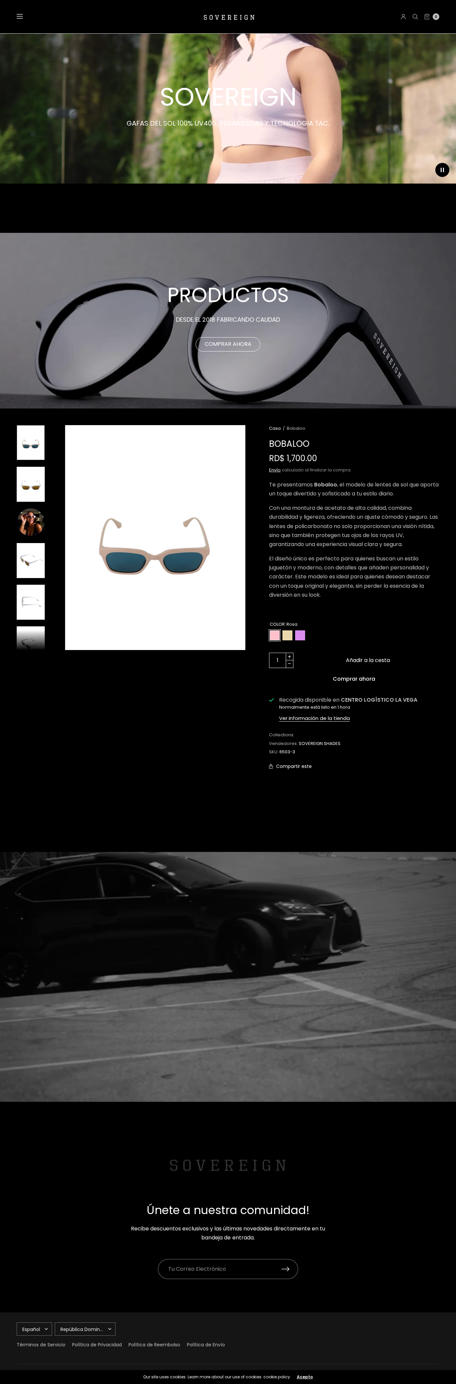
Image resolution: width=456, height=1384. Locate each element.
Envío (275, 470)
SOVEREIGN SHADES (319, 743)
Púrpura (300, 635)
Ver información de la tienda (314, 718)
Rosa (274, 635)
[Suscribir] (289, 1269)
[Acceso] (403, 16)
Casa (275, 428)
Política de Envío (206, 1344)
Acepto (305, 1377)
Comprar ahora (354, 679)
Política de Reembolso (154, 1344)
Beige (287, 635)
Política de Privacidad (97, 1344)
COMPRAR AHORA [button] (228, 344)
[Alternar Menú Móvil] (24, 16)
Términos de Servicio (41, 1344)
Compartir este (294, 766)
